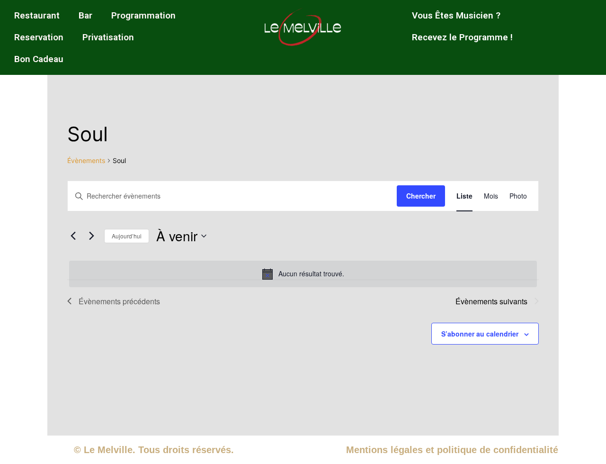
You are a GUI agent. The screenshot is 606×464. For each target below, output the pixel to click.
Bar (85, 15)
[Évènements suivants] (91, 236)
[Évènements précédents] (73, 236)
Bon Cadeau (38, 59)
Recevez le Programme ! (462, 37)
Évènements (86, 160)
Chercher (421, 195)
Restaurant (37, 15)
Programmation (143, 15)
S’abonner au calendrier (479, 333)
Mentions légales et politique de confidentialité (452, 450)
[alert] (303, 274)
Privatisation (108, 37)
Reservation (38, 37)
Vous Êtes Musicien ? (456, 15)
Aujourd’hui (127, 236)
